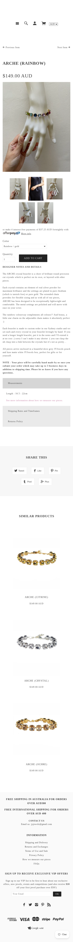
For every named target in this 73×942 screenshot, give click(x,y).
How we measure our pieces (37, 859)
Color (6, 241)
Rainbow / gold (11, 246)
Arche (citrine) (36, 597)
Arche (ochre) (36, 764)
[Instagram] (36, 904)
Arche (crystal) (36, 680)
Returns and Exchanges (36, 847)
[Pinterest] (43, 904)
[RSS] (49, 904)
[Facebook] (24, 904)
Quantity (8, 254)
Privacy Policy (36, 855)
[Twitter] (30, 904)
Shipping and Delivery (36, 842)
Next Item (62, 47)
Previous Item (12, 47)
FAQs (37, 863)
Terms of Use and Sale (36, 851)
